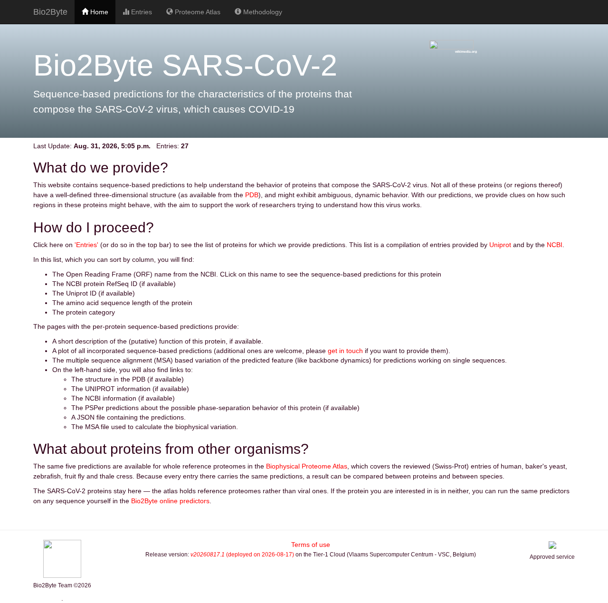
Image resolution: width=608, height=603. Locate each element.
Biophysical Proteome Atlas (306, 466)
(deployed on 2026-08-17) (242, 554)
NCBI (554, 245)
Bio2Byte (50, 12)
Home (98, 12)
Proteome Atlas (196, 12)
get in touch (345, 350)
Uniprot (500, 245)
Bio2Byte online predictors (170, 501)
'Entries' (86, 245)
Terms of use (310, 544)
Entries (140, 12)
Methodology (261, 12)
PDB (251, 195)
